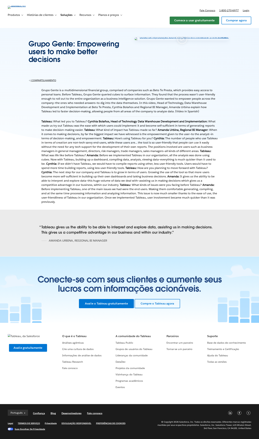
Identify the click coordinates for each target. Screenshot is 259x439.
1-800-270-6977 (229, 10)
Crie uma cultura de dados (77, 349)
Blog (53, 413)
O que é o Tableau (74, 336)
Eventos (120, 387)
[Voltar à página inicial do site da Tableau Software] (21, 6)
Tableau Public (124, 342)
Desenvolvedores (71, 413)
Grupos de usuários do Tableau (134, 349)
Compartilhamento (43, 80)
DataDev (120, 361)
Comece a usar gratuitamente (194, 20)
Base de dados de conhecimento (226, 342)
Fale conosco (207, 10)
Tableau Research (72, 361)
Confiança (39, 413)
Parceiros (172, 336)
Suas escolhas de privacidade (30, 429)
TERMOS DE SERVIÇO (29, 423)
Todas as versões (217, 361)
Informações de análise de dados (81, 355)
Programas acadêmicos (129, 380)
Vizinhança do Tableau (129, 374)
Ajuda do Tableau (217, 355)
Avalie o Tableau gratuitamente (106, 303)
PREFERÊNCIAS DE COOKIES (110, 423)
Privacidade (51, 423)
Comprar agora (236, 20)
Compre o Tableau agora (157, 303)
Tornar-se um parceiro (179, 349)
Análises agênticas (73, 342)
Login (246, 10)
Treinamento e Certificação (223, 349)
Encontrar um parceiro (179, 342)
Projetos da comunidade (130, 368)
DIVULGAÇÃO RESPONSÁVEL (76, 423)
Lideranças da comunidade (131, 355)
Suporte (212, 336)
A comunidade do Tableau (133, 336)
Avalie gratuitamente (28, 348)
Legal (10, 423)
